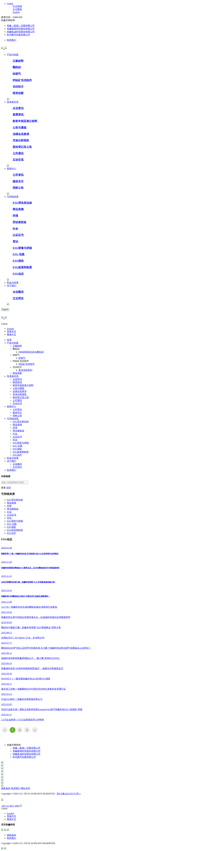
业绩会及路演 (21, 133)
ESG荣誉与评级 (22, 247)
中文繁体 (17, 9)
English (16, 12)
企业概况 (18, 291)
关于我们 (11, 285)
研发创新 (18, 92)
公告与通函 (19, 127)
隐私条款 (5, 788)
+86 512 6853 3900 (10, 806)
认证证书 (18, 234)
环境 (15, 215)
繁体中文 (11, 334)
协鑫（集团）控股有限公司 (21, 25)
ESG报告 (18, 260)
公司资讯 (18, 174)
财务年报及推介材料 (25, 120)
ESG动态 (18, 273)
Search (5, 309)
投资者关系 (12, 102)
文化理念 (18, 298)
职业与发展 (12, 282)
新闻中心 (11, 168)
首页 (9, 340)
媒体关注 (18, 181)
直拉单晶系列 (25, 370)
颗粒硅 (17, 67)
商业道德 (18, 209)
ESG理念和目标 (22, 202)
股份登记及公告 (22, 146)
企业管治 (18, 108)
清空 (8, 487)
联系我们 (11, 40)
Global (10, 3)
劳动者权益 (19, 222)
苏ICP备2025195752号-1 (69, 793)
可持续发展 (12, 196)
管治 (15, 241)
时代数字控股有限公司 (18, 34)
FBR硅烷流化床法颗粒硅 (31, 352)
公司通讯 (18, 153)
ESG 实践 (19, 254)
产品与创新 (12, 54)
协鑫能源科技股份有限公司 (21, 28)
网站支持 (25, 788)
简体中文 (11, 331)
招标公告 (18, 187)
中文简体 (17, 6)
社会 (15, 228)
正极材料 (18, 60)
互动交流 (18, 159)
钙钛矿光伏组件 (22, 80)
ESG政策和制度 (22, 267)
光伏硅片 (18, 86)
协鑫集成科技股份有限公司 (21, 31)
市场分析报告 (21, 140)
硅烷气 (17, 73)
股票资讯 (18, 114)
